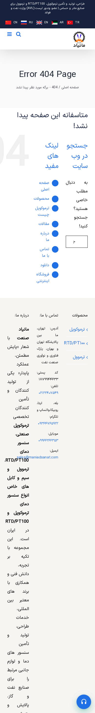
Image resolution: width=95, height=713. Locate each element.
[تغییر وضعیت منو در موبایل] (9, 34)
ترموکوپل (77, 329)
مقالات (43, 224)
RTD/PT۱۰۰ (76, 343)
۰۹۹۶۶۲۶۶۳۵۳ (48, 440)
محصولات (41, 199)
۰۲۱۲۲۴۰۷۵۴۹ (48, 393)
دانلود (44, 265)
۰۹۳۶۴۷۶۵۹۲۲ (48, 423)
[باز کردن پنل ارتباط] (83, 702)
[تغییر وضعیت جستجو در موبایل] (18, 34)
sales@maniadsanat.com (37, 457)
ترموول (79, 357)
